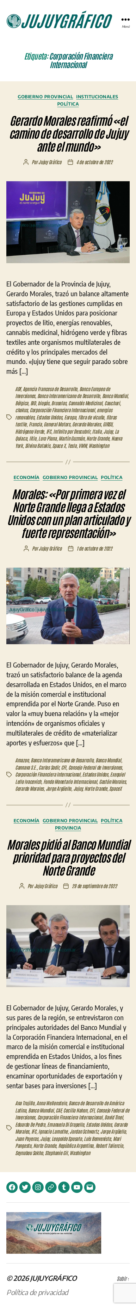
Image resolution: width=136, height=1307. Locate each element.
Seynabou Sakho (29, 1153)
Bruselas (58, 403)
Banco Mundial (115, 396)
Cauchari (112, 403)
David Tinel (113, 1117)
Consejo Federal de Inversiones (95, 767)
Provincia (68, 827)
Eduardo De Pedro (30, 1124)
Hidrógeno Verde (29, 431)
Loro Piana (47, 438)
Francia (35, 424)
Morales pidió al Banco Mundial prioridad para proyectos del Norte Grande (68, 856)
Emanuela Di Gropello (65, 1124)
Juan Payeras (26, 1139)
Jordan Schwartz (84, 1131)
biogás (43, 403)
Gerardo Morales (86, 424)
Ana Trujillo (24, 1103)
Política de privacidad (37, 1292)
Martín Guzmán (71, 438)
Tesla (72, 445)
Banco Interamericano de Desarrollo (68, 396)
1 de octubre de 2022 (94, 548)
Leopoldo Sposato (67, 1139)
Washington (99, 445)
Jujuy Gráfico (49, 162)
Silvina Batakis (37, 445)
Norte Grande (97, 438)
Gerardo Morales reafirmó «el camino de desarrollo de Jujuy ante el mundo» (68, 133)
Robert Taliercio (109, 1145)
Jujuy (108, 431)
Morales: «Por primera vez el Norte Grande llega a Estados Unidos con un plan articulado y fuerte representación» (68, 513)
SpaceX (115, 788)
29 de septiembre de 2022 (94, 886)
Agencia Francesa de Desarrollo (50, 389)
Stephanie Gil (56, 1153)
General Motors (57, 424)
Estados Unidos (49, 417)
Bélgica (21, 403)
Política (68, 104)
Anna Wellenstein (51, 1103)
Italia (96, 431)
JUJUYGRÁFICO (53, 1278)
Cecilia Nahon (75, 1110)
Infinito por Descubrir (71, 431)
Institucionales (97, 96)
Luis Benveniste (97, 1139)
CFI (63, 767)
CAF (58, 1110)
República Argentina (75, 1145)
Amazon (21, 760)
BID (33, 403)
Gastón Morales (112, 781)
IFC (48, 431)
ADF (18, 389)
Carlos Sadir (49, 767)
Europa (70, 417)
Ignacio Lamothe (52, 1131)
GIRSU (107, 424)
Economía (27, 477)
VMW (82, 445)
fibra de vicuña (91, 417)
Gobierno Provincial (45, 96)
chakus (21, 410)
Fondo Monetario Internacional (70, 781)
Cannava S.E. (26, 767)
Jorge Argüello (58, 788)
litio (32, 438)
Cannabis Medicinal (85, 403)
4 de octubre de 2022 (94, 162)
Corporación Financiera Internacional (62, 410)
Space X (58, 445)
